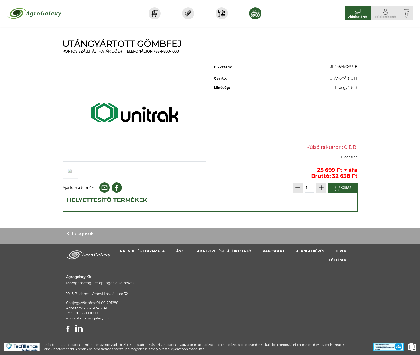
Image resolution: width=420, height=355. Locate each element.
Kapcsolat (274, 251)
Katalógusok (80, 233)
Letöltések (335, 260)
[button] (406, 13)
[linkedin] (79, 328)
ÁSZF (180, 251)
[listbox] (135, 113)
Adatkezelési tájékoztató (224, 251)
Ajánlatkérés (310, 251)
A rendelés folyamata (142, 251)
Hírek (341, 251)
